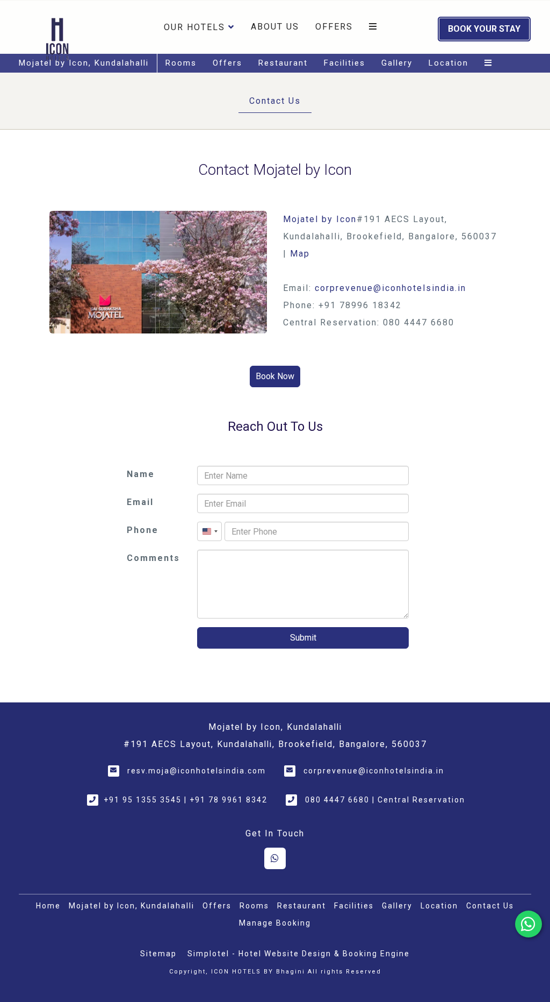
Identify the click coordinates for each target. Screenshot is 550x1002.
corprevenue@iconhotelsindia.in (390, 288)
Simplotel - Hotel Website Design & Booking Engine (298, 953)
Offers (334, 27)
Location (448, 63)
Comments (153, 558)
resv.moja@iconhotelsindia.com (196, 770)
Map (300, 253)
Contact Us (275, 101)
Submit (303, 638)
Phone (142, 530)
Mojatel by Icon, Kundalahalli (84, 63)
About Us (275, 27)
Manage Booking (275, 923)
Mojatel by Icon (320, 219)
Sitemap (158, 953)
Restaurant (283, 63)
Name (141, 474)
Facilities (344, 63)
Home (48, 905)
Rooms (181, 63)
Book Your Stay (484, 29)
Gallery (396, 63)
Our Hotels (194, 27)
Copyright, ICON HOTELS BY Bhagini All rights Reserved (275, 971)
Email (140, 502)
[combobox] (209, 531)
